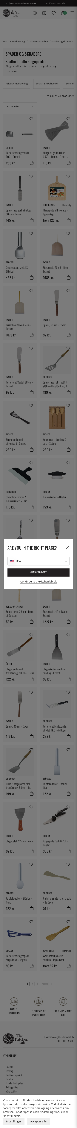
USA (18, 561)
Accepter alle (38, 1121)
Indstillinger (13, 1121)
